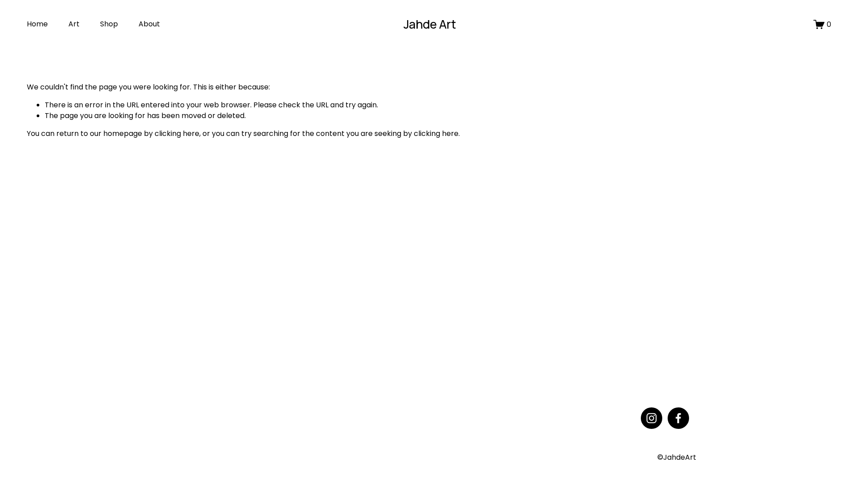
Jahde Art (430, 24)
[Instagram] (651, 418)
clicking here (177, 133)
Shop (109, 24)
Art (74, 24)
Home (37, 24)
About (149, 24)
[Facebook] (678, 418)
